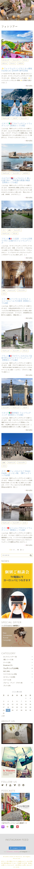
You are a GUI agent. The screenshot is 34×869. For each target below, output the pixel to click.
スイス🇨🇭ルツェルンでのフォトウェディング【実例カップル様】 (16, 529)
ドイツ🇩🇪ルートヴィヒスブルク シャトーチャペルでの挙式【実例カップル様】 (16, 301)
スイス (24, 523)
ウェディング (5, 118)
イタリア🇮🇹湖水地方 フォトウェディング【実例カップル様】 (16, 414)
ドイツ (4, 293)
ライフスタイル (8, 674)
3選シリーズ (7, 659)
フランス (25, 60)
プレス (5, 685)
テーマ (5, 662)
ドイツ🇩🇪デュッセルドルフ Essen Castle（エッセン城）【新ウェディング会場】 (16, 473)
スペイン (12, 63)
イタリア (15, 118)
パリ (3, 230)
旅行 (4, 671)
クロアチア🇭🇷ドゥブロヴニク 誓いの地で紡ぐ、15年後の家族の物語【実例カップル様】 (16, 180)
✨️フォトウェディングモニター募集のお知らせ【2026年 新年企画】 (16, 69)
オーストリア (5, 60)
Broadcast (6, 665)
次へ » (22, 549)
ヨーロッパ (6, 677)
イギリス (20, 63)
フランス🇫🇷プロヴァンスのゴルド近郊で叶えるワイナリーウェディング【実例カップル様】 (16, 358)
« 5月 (3, 716)
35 (18, 549)
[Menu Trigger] (28, 4)
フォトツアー (16, 60)
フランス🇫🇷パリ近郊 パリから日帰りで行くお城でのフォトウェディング (16, 241)
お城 (9, 230)
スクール (6, 680)
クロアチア (26, 173)
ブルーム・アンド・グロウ (11, 683)
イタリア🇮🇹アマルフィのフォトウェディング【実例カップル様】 (16, 124)
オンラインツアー (9, 656)
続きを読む (29, 85)
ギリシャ (4, 63)
